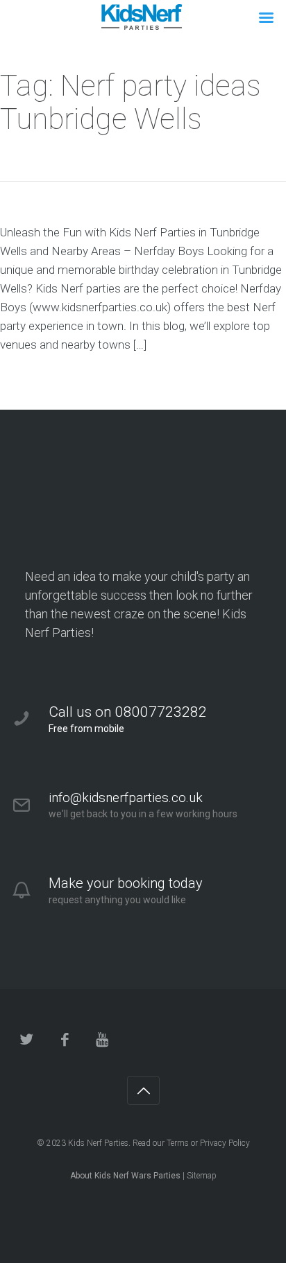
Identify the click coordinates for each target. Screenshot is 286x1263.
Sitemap (202, 1176)
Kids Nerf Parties (98, 1143)
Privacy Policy (225, 1143)
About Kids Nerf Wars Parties (125, 1176)
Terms (178, 1143)
